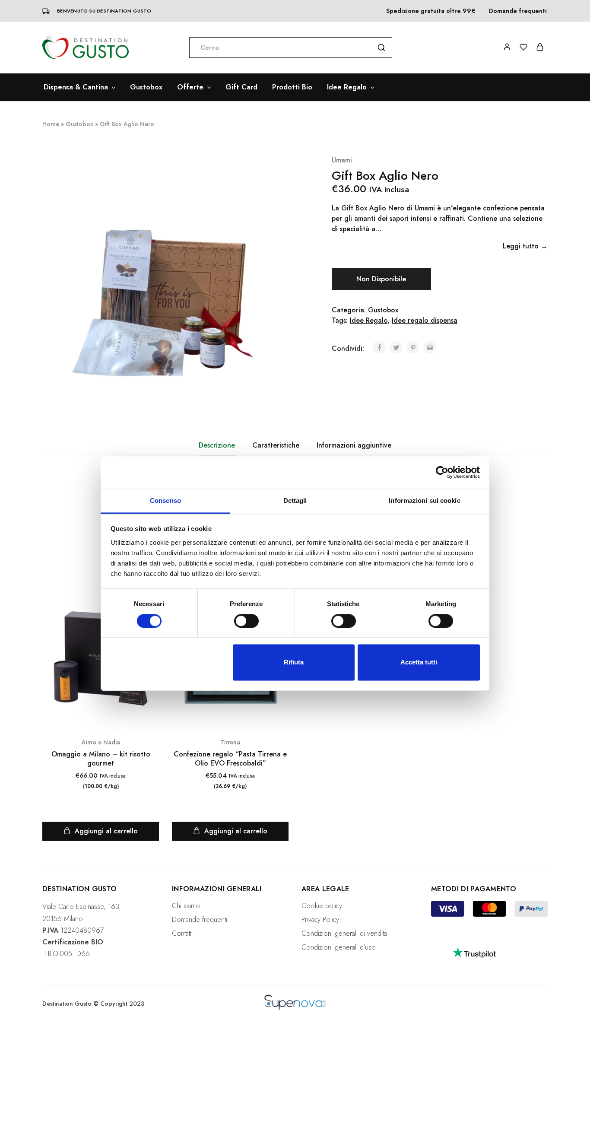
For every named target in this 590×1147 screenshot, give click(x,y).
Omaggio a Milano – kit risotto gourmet (100, 759)
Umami (342, 160)
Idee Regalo (368, 320)
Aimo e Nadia (101, 742)
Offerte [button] (190, 87)
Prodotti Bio (292, 87)
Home (50, 124)
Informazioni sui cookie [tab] (424, 500)
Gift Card (241, 87)
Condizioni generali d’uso (338, 947)
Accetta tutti (418, 662)
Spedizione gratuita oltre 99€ (430, 11)
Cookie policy (321, 906)
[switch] (246, 621)
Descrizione (217, 445)
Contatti (182, 933)
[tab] (217, 445)
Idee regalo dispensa (424, 320)
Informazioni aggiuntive (354, 445)
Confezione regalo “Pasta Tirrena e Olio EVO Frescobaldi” (230, 759)
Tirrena (230, 742)
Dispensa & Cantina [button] (76, 87)
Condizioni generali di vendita (344, 933)
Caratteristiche (275, 445)
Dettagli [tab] (295, 500)
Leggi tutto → (525, 246)
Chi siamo (186, 906)
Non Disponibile (381, 279)
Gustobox (146, 87)
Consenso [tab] (165, 500)
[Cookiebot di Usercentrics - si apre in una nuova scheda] (442, 472)
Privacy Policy (320, 920)
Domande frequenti (518, 11)
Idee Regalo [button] (347, 87)
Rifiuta (294, 662)
